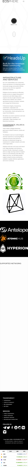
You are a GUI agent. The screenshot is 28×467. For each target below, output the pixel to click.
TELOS (4, 274)
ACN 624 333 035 (9, 441)
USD (3, 451)
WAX (4, 271)
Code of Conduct (9, 402)
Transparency (8, 398)
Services (6, 411)
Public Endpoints (9, 413)
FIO (3, 280)
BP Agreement (8, 404)
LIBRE (4, 277)
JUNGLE (5, 283)
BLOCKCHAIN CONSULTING (11, 419)
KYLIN (4, 286)
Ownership (7, 400)
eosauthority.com (9, 304)
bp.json (6, 406)
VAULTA (5, 268)
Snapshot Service (9, 417)
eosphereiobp (8, 297)
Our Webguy (20, 443)
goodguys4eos (8, 300)
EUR (10, 451)
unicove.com (9, 306)
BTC (24, 451)
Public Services (8, 415)
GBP (17, 451)
